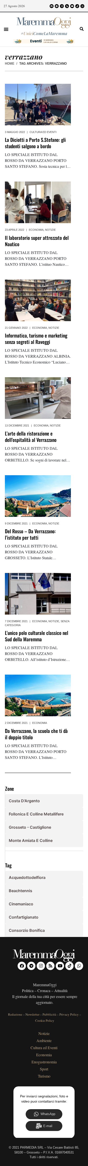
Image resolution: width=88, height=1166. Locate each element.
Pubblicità (49, 1014)
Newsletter (32, 1014)
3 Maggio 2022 (15, 132)
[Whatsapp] (82, 6)
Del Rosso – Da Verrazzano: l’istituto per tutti (30, 534)
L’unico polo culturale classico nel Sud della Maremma (36, 636)
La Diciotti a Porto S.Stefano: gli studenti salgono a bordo (35, 143)
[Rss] (67, 6)
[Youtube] (72, 6)
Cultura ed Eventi (43, 132)
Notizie (50, 229)
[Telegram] (57, 6)
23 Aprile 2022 (14, 229)
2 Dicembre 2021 (16, 722)
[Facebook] (52, 6)
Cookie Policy (44, 1020)
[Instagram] (62, 6)
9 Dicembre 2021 (16, 523)
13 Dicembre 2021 (17, 425)
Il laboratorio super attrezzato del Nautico (37, 241)
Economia (36, 229)
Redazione (15, 1014)
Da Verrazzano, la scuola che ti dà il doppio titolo (36, 734)
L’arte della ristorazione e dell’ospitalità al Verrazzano (30, 436)
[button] (6, 29)
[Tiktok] (77, 6)
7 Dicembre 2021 (16, 621)
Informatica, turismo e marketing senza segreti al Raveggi (36, 338)
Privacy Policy (69, 1014)
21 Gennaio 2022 (16, 327)
